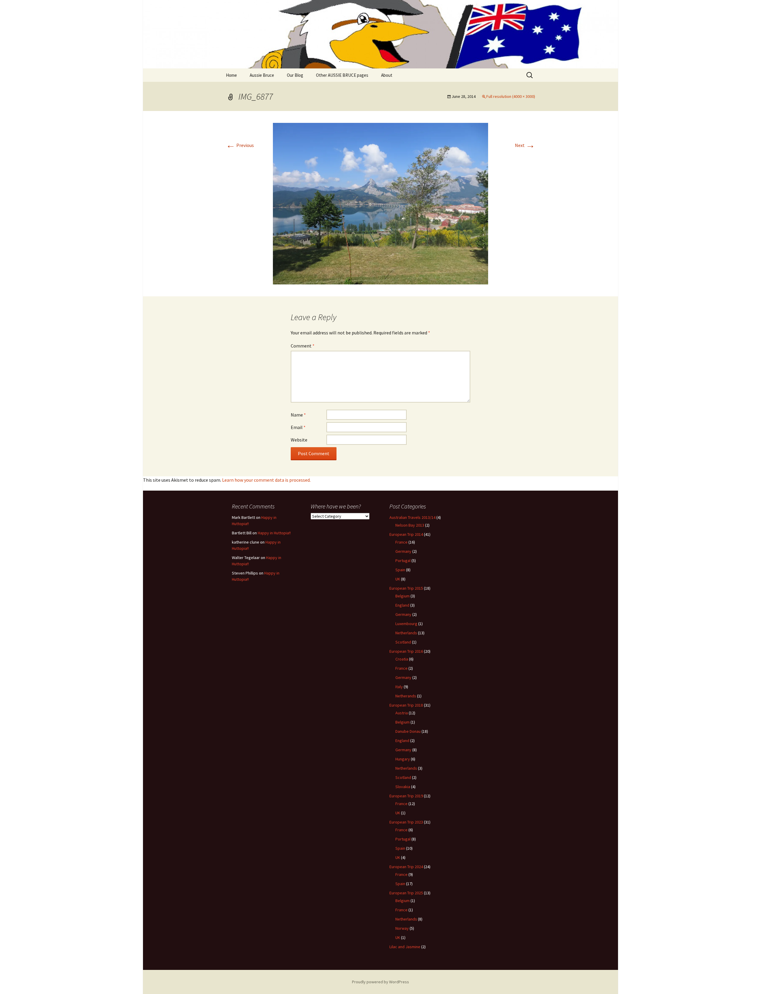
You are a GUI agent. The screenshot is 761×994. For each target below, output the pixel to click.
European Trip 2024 (406, 866)
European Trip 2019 (406, 796)
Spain (400, 569)
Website (299, 440)
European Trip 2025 (406, 893)
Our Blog (295, 75)
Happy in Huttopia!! (274, 533)
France (401, 542)
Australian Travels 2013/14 (412, 517)
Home (231, 75)
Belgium (402, 596)
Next (525, 145)
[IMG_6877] (380, 203)
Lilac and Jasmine (404, 946)
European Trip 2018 (406, 705)
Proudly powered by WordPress (380, 981)
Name (298, 415)
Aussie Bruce (262, 75)
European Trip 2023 (406, 822)
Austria (401, 713)
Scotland (403, 642)
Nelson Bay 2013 (409, 525)
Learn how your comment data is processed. (266, 480)
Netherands (405, 696)
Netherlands (406, 632)
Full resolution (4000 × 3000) (510, 96)
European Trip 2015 (406, 588)
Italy (399, 686)
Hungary (402, 759)
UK (397, 579)
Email (298, 427)
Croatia (401, 659)
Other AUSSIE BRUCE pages (342, 75)
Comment (303, 346)
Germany (403, 551)
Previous (240, 145)
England (402, 605)
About (386, 75)
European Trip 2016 (406, 651)
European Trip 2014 (406, 534)
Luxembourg (406, 623)
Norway (402, 928)
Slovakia (402, 786)
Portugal (403, 560)
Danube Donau (408, 731)
